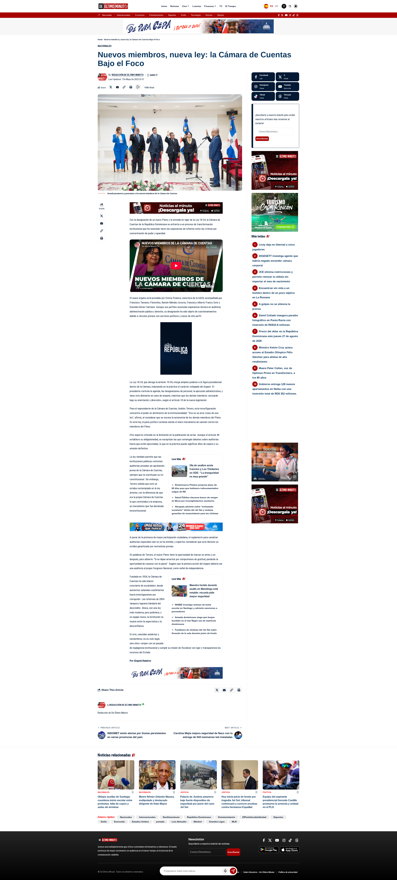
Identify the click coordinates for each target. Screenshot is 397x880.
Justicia (184, 792)
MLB (234, 821)
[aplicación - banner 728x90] (176, 207)
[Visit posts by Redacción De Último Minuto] (102, 77)
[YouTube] (286, 15)
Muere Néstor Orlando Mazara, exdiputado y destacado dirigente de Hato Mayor (156, 800)
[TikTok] (293, 15)
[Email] (117, 87)
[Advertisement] (275, 414)
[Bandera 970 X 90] (198, 26)
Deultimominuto (171, 817)
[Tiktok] (263, 96)
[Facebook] (278, 15)
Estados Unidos (140, 821)
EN (276, 6)
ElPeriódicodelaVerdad (254, 817)
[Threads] (297, 15)
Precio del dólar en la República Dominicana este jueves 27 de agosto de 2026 (275, 336)
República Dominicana (199, 817)
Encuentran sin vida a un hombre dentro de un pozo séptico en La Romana (273, 293)
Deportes (172, 15)
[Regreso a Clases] (176, 526)
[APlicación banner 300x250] (275, 170)
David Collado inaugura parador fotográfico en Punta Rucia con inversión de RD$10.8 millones (275, 320)
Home (100, 39)
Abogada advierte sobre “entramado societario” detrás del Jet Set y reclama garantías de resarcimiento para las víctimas (195, 510)
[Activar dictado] (225, 871)
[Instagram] (290, 15)
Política (267, 792)
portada (160, 821)
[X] (282, 15)
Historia (208, 15)
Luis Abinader (179, 821)
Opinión (220, 15)
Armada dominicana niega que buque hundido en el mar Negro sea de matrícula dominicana (194, 620)
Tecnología (196, 15)
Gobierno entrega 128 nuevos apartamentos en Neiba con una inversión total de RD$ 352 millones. (274, 389)
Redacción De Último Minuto (128, 74)
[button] (290, 6)
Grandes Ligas (217, 821)
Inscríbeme (262, 138)
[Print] (131, 87)
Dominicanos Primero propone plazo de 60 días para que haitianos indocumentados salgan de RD (195, 488)
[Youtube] (287, 86)
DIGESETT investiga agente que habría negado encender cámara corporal (275, 261)
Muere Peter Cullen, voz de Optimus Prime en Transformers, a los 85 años (273, 373)
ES (271, 6)
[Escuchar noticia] (138, 87)
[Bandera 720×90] (176, 672)
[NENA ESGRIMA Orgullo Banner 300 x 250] (275, 461)
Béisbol (198, 821)
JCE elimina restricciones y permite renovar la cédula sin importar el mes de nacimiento (272, 277)
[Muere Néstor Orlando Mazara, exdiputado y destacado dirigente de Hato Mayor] (157, 775)
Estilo (183, 15)
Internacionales (123, 15)
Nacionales (107, 15)
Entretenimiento (156, 15)
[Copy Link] (124, 87)
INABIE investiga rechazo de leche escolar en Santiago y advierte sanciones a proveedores (194, 608)
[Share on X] (111, 87)
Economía (139, 15)
